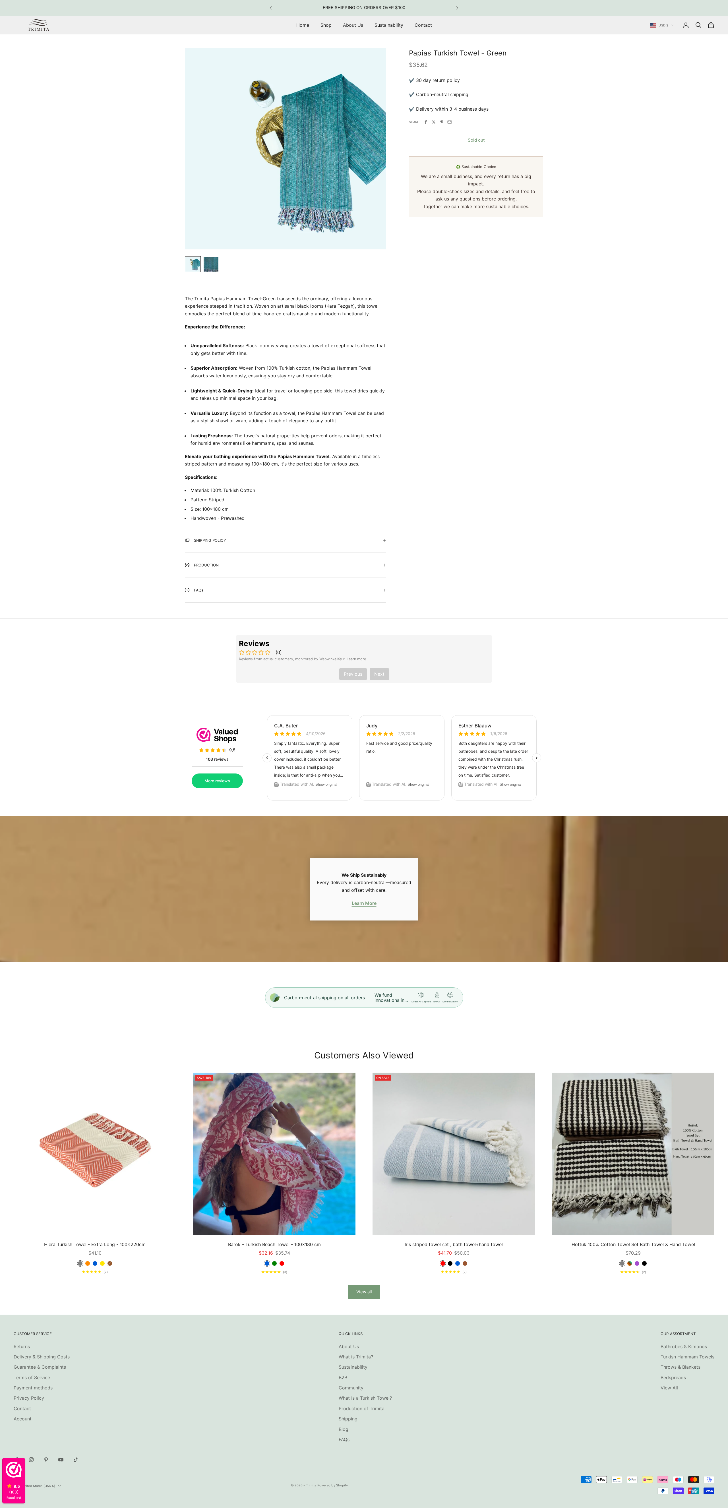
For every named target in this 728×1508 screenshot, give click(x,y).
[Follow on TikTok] (75, 1460)
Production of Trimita (361, 1408)
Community (351, 1388)
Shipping (348, 1419)
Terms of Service (32, 1377)
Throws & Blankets (680, 1367)
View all (364, 1291)
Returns (22, 1346)
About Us (353, 25)
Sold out (476, 140)
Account (23, 1419)
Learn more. (357, 659)
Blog (343, 1429)
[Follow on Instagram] (31, 1460)
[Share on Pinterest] (441, 122)
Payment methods (33, 1388)
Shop (326, 25)
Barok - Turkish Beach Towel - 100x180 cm (274, 1244)
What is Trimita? (356, 1357)
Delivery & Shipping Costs (42, 1357)
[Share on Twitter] (433, 122)
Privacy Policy (29, 1398)
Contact (423, 25)
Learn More (364, 903)
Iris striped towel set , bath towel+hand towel (454, 1244)
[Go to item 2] (211, 264)
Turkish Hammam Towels (687, 1357)
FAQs (344, 1439)
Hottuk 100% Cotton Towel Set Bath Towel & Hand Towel (633, 1244)
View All (669, 1388)
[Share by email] (449, 122)
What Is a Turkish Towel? (365, 1398)
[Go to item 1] (193, 264)
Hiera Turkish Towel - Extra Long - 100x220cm (95, 1244)
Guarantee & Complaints (40, 1367)
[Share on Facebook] (425, 122)
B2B (343, 1377)
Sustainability (389, 25)
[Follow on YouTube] (61, 1460)
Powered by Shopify (332, 1485)
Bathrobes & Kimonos (684, 1346)
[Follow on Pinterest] (46, 1460)
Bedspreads (673, 1377)
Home (302, 25)
